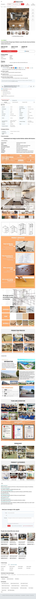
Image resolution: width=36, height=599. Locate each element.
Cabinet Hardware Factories (15, 583)
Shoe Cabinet (28, 568)
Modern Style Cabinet (10, 578)
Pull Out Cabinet (20, 566)
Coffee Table (11, 568)
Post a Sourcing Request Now (28, 525)
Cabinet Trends (4, 590)
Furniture (5, 6)
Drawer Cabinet (29, 566)
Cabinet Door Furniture (24, 585)
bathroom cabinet (12, 566)
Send (9, 525)
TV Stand (2, 568)
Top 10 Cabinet (31, 587)
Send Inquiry (9, 51)
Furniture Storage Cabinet (14, 587)
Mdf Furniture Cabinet (23, 587)
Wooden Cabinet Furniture (15, 585)
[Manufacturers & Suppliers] (18, 2)
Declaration (27, 595)
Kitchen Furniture (9, 6)
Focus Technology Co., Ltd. (11, 595)
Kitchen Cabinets (14, 6)
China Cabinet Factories (5, 583)
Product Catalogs (14, 564)
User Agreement (23, 595)
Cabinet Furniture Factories (6, 585)
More (2, 591)
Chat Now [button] (27, 51)
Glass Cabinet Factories (24, 583)
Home (1, 6)
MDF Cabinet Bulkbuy (11, 590)
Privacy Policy (32, 595)
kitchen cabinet (3, 566)
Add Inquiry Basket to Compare (18, 36)
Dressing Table (20, 568)
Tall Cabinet (3, 578)
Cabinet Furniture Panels (5, 587)
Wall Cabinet (17, 578)
